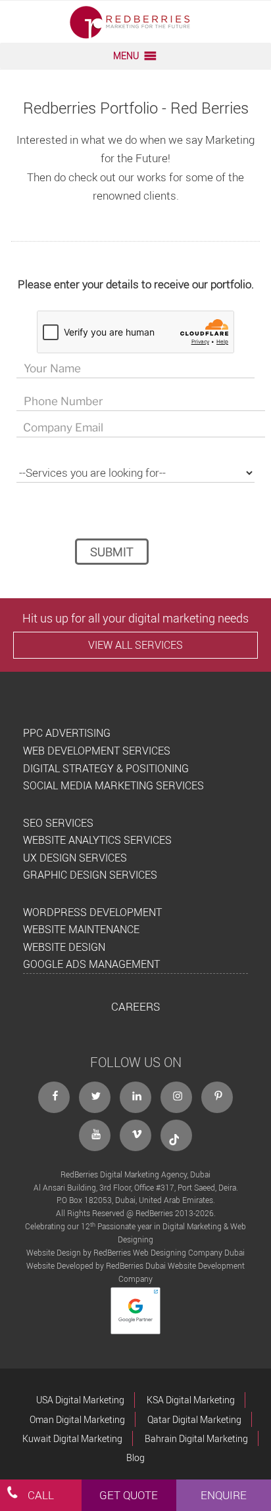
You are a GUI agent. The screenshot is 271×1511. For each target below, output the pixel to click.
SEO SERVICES (58, 823)
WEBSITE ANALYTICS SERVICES (97, 840)
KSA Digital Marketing (191, 1399)
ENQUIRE (224, 1494)
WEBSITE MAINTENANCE (81, 929)
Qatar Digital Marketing (194, 1419)
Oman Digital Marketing (77, 1419)
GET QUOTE (128, 1494)
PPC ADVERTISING (67, 733)
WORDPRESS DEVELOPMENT (92, 912)
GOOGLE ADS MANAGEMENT (91, 964)
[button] (126, 56)
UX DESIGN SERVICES (75, 857)
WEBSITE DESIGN (64, 947)
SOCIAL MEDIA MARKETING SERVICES (113, 785)
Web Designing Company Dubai (189, 1252)
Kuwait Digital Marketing (72, 1438)
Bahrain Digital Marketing (196, 1438)
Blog (135, 1457)
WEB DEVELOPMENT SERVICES (96, 750)
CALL (41, 1494)
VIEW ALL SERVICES (135, 645)
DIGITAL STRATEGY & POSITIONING (106, 768)
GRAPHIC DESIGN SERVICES (90, 874)
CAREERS (135, 1006)
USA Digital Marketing (80, 1399)
